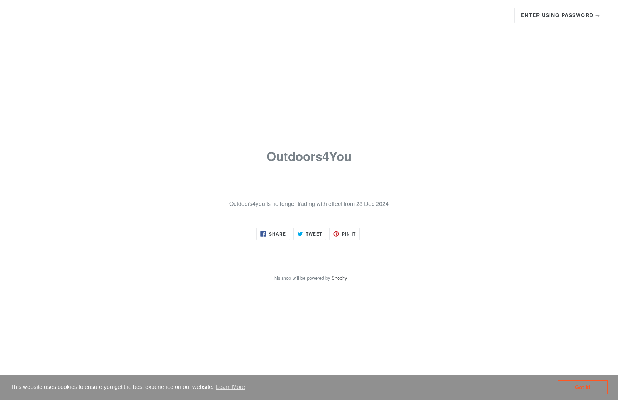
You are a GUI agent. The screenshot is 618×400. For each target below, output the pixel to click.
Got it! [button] (582, 387)
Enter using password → (560, 15)
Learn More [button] (230, 387)
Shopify (339, 277)
